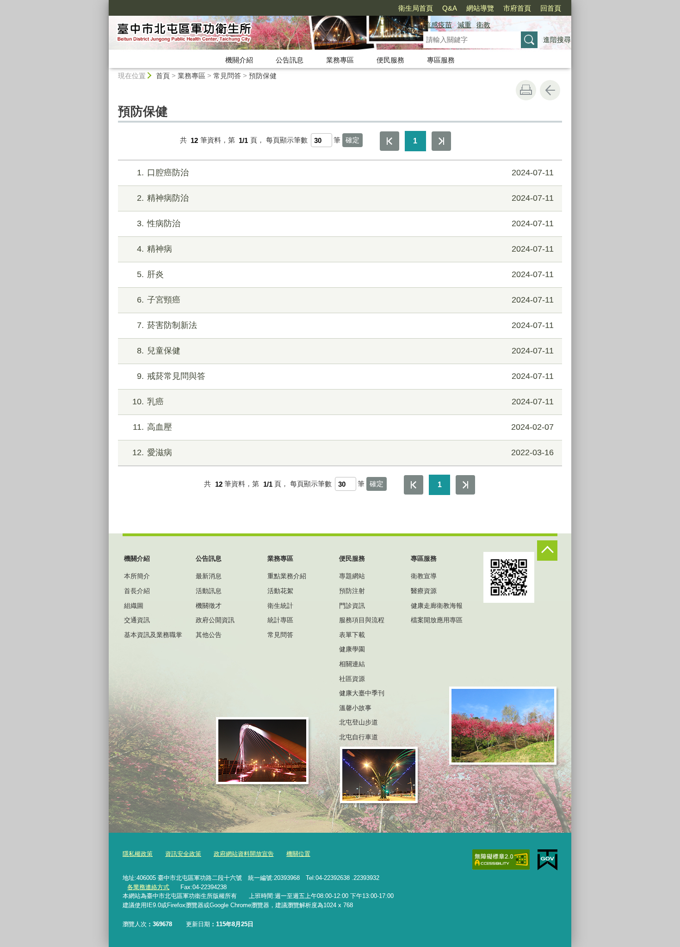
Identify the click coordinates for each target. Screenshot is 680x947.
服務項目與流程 (361, 620)
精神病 (345, 249)
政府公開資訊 (215, 620)
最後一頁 (441, 141)
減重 (464, 25)
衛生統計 (280, 605)
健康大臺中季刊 (361, 693)
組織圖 (133, 605)
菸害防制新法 (345, 325)
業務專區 (340, 60)
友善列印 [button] (526, 90)
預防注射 (352, 590)
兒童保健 (345, 350)
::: (104, 4)
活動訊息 (209, 590)
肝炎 (345, 274)
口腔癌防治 (345, 172)
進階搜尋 (557, 39)
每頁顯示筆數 (287, 140)
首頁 (163, 76)
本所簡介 (137, 576)
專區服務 (441, 60)
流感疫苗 (438, 25)
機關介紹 (239, 60)
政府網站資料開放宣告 (244, 853)
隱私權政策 (138, 853)
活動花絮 (280, 590)
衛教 (483, 25)
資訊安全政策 (183, 853)
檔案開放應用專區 (437, 620)
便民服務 (390, 60)
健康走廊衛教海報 (437, 605)
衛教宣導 (424, 576)
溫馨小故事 (355, 708)
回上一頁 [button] (550, 90)
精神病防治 (345, 198)
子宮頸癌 (345, 299)
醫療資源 (424, 590)
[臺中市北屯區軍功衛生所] (255, 33)
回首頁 (550, 8)
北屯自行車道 (358, 737)
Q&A (449, 8)
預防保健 (263, 76)
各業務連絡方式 (148, 887)
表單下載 (352, 634)
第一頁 (389, 141)
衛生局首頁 (415, 8)
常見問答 (227, 76)
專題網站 (352, 576)
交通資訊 (137, 620)
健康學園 (352, 649)
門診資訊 (352, 605)
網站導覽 (480, 8)
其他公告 (209, 634)
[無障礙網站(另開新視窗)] (501, 859)
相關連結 (352, 664)
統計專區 (280, 620)
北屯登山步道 (358, 722)
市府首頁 (517, 8)
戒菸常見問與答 (345, 376)
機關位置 (298, 853)
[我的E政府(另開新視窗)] (547, 860)
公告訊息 (289, 60)
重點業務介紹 (286, 576)
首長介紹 (137, 590)
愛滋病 (343, 452)
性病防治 (345, 223)
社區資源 (352, 678)
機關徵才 (209, 605)
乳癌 (343, 401)
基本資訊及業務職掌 (153, 634)
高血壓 (343, 427)
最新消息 (209, 576)
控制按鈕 (547, 550)
